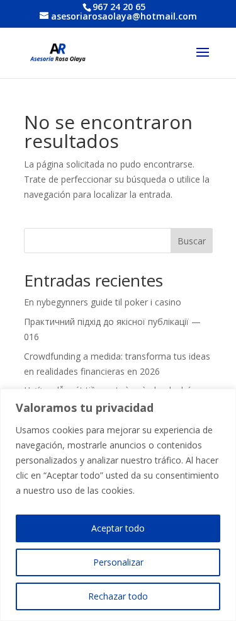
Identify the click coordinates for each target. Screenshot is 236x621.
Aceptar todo (118, 528)
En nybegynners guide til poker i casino (102, 302)
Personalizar (118, 562)
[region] (118, 505)
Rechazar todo (118, 596)
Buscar (191, 241)
